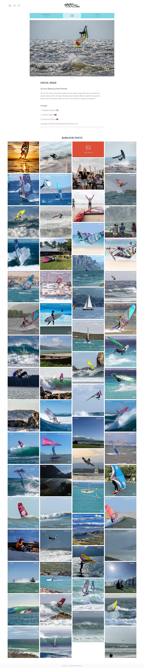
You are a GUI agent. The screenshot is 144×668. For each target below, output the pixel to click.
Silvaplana (46, 16)
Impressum (65, 666)
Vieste (97, 16)
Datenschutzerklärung (75, 666)
